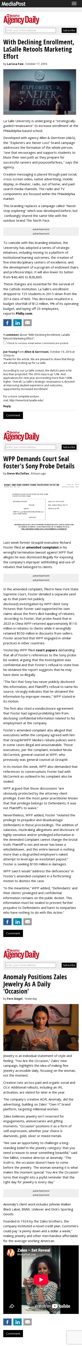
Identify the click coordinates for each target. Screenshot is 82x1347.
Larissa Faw (15, 64)
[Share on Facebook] (7, 322)
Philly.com (24, 313)
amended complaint (42, 547)
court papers (46, 650)
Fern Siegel (15, 999)
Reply (7, 406)
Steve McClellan (18, 473)
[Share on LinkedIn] (17, 322)
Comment (13, 415)
